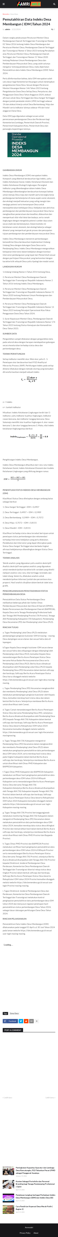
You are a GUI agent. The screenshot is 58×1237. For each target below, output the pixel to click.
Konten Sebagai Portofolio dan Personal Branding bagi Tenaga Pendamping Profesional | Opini (35, 1184)
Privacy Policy (25, 1233)
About (36, 1233)
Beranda (6, 14)
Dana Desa (14, 14)
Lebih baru (8, 1098)
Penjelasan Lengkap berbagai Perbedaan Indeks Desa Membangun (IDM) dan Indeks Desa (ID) (35, 1196)
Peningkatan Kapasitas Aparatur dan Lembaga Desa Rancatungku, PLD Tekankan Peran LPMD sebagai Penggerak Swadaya (35, 1170)
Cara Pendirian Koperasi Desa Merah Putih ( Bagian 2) (34, 1207)
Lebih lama (50, 1098)
